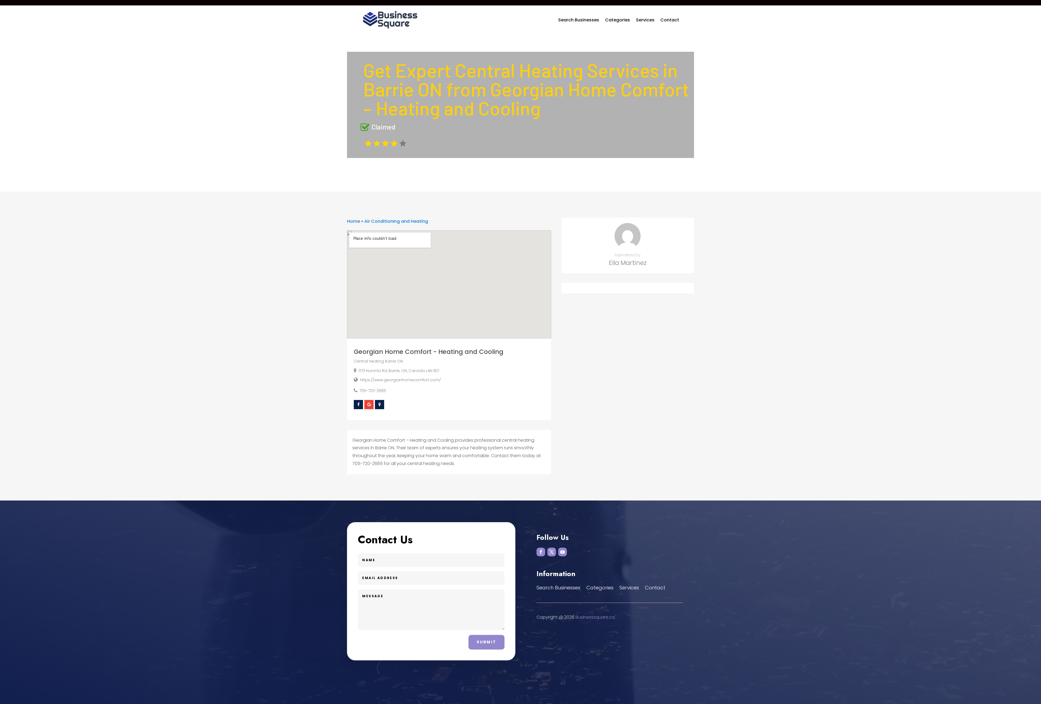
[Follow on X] (551, 552)
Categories (617, 20)
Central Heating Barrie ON (378, 361)
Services (645, 20)
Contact (669, 20)
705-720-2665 (372, 390)
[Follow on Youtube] (562, 552)
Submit (486, 642)
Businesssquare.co (595, 617)
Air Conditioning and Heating (396, 221)
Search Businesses (578, 20)
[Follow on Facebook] (540, 552)
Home (353, 221)
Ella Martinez (628, 263)
